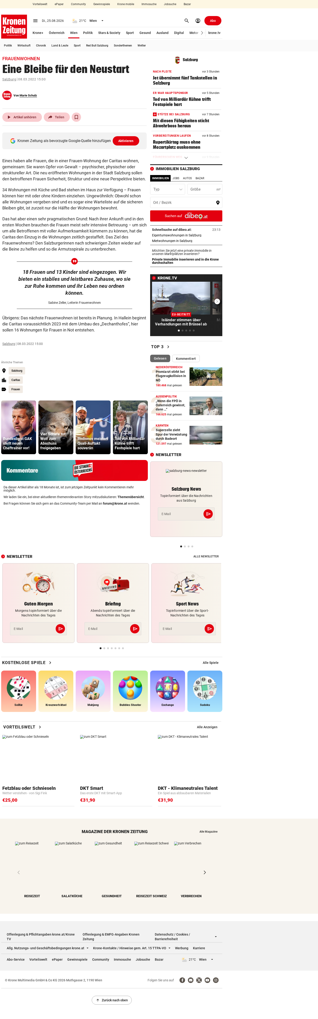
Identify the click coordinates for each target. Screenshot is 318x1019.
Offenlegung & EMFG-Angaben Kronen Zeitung (111, 937)
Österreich (56, 33)
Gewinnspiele (101, 4)
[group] (18, 427)
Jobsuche (170, 4)
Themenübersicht (131, 497)
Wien (74, 33)
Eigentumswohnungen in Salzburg (186, 235)
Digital (179, 33)
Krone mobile (125, 4)
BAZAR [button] (200, 178)
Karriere (199, 948)
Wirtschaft (23, 45)
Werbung (181, 948)
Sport (130, 33)
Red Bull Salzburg (97, 45)
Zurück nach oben (112, 1000)
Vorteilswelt (40, 4)
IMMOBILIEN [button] (160, 178)
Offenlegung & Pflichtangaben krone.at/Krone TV (41, 937)
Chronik (41, 45)
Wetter (142, 45)
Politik (88, 33)
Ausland (162, 33)
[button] (202, 33)
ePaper (59, 4)
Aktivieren (126, 141)
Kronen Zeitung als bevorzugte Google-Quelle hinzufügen (75, 141)
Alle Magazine (208, 831)
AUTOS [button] (187, 178)
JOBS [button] (176, 178)
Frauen (15, 389)
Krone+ (38, 33)
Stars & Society (109, 33)
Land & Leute (59, 45)
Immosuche (149, 4)
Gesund (145, 33)
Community (78, 4)
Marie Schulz (28, 95)
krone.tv (214, 33)
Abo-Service (16, 959)
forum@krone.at (115, 503)
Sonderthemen (123, 45)
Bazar (187, 4)
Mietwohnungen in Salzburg (186, 240)
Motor (193, 33)
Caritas (15, 380)
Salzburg (9, 79)
